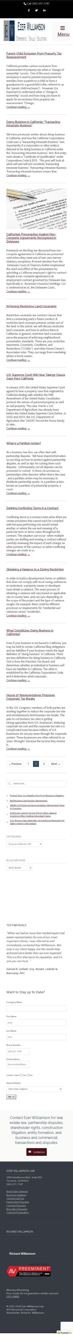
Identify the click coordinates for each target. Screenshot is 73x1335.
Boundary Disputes (16, 1209)
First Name (11, 1016)
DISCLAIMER (12, 1296)
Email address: (13, 1059)
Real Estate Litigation (17, 1191)
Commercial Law (15, 1198)
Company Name (14, 1002)
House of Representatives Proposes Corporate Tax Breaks (30, 697)
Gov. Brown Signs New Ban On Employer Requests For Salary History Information (37, 822)
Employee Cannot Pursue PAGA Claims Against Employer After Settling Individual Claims (33, 814)
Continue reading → (18, 107)
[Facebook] (28, 10)
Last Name (11, 1031)
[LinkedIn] (44, 10)
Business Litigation (16, 1195)
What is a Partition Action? (23, 443)
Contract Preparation (17, 1212)
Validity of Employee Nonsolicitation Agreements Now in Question (37, 807)
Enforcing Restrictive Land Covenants (31, 306)
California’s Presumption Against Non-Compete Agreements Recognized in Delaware (31, 238)
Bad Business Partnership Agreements (28, 801)
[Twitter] (36, 10)
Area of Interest (13, 1083)
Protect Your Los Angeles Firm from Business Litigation (37, 795)
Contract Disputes (16, 1205)
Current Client (12, 1075)
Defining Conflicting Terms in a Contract (32, 508)
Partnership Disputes (17, 1202)
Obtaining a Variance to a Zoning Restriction (35, 569)
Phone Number (13, 1045)
